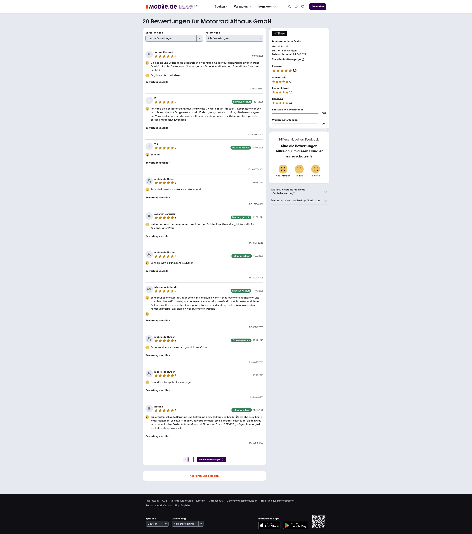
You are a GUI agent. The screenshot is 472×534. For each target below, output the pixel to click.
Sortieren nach (154, 32)
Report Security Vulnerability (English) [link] (168, 505)
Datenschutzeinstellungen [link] (242, 500)
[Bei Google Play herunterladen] (295, 525)
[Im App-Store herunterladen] (270, 525)
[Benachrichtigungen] (289, 6)
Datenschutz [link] (216, 500)
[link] (296, 7)
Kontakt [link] (200, 500)
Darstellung (179, 518)
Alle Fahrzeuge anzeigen (204, 475)
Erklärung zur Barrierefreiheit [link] (277, 500)
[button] (204, 82)
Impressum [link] (152, 500)
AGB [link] (164, 500)
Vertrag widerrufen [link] (182, 500)
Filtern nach (213, 32)
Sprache (151, 518)
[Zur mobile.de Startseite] (176, 6)
